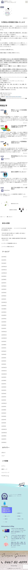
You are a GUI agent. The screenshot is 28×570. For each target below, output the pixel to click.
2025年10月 (4, 273)
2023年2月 (3, 361)
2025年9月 (3, 276)
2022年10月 (4, 374)
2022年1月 (3, 400)
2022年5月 (3, 390)
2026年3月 (3, 260)
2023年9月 (3, 341)
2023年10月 (4, 338)
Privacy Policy (14, 565)
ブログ (2, 456)
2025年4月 (3, 292)
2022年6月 (3, 387)
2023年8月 (3, 344)
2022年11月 (3, 370)
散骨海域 (18, 516)
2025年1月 (3, 299)
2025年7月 (3, 282)
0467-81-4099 (6, 510)
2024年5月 (3, 315)
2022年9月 (3, 377)
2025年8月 (3, 279)
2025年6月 (3, 286)
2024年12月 (4, 302)
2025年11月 (4, 269)
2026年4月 (3, 256)
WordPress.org (5, 475)
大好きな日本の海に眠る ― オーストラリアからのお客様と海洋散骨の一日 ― (13, 229)
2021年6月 (3, 413)
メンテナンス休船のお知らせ (7, 246)
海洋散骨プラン (20, 513)
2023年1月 (3, 364)
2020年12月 (4, 429)
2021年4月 (3, 419)
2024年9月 (3, 305)
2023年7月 (3, 348)
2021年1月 (3, 426)
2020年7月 (3, 439)
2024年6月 (3, 312)
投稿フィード (4, 469)
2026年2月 (3, 263)
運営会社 (6, 518)
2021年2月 (3, 422)
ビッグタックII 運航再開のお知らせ (9, 243)
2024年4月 (3, 318)
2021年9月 (3, 406)
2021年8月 (3, 409)
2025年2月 (3, 295)
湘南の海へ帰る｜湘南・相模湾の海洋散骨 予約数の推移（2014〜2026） (13, 239)
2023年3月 (3, 357)
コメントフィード (5, 472)
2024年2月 (3, 325)
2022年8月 (3, 380)
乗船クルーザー (7, 516)
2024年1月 (3, 328)
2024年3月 (3, 322)
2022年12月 (4, 367)
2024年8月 (3, 309)
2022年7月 (3, 383)
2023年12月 (4, 331)
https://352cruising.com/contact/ (13, 96)
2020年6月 (3, 442)
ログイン (3, 466)
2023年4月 (3, 354)
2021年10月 (4, 403)
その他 (6, 521)
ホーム (6, 513)
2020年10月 (4, 432)
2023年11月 (3, 335)
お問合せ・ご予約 (20, 518)
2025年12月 (4, 266)
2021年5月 (3, 416)
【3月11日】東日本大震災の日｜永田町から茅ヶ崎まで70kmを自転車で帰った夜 (13, 234)
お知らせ (3, 100)
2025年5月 (3, 289)
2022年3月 (3, 396)
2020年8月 (3, 436)
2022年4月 (3, 393)
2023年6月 (3, 351)
